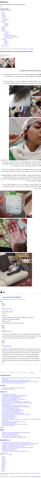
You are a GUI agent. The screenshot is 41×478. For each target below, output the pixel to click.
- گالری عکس (6, 24)
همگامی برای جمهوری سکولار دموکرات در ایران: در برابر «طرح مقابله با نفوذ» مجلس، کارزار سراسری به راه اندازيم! (19, 381)
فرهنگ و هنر (4, 20)
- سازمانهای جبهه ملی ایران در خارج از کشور (11, 36)
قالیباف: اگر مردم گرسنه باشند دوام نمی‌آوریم (9, 423)
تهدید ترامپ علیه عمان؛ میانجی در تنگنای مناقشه (10, 448)
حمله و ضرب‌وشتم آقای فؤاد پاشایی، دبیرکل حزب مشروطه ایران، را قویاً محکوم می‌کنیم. (15, 380)
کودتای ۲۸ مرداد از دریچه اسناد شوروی (8, 425)
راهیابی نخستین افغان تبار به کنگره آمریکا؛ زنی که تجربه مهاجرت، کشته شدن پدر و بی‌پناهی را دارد (17, 445)
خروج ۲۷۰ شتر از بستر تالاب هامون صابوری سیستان (10, 400)
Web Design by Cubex (36, 476)
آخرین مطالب (25, 48)
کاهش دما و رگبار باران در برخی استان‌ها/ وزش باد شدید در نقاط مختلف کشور (14, 395)
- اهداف (5, 40)
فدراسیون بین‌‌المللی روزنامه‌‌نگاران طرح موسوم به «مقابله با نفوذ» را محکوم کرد (14, 405)
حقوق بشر (3, 26)
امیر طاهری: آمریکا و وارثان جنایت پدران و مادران (9, 416)
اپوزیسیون (3, 18)
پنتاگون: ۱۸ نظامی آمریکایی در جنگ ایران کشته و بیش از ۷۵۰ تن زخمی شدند (14, 437)
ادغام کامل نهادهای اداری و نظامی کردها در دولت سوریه (11, 411)
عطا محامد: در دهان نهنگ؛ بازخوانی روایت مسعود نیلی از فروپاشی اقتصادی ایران (14, 424)
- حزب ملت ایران (6, 34)
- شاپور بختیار (6, 44)
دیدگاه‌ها (3, 28)
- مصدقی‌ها (6, 41)
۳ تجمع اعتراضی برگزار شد (6, 404)
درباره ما (3, 14)
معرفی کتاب (4, 17)
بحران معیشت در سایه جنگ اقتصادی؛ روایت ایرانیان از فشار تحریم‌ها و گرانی (14, 421)
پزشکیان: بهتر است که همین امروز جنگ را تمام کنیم (10, 408)
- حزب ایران (6, 33)
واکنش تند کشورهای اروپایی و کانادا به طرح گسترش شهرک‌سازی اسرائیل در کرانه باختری (16, 406)
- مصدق (5, 43)
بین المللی (3, 15)
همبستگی (3, 465)
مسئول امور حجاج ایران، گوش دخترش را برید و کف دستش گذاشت (16, 51)
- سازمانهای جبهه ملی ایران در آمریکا (9, 35)
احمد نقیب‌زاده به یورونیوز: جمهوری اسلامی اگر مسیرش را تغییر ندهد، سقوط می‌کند (15, 451)
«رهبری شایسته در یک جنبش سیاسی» (8, 415)
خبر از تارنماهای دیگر (5, 440)
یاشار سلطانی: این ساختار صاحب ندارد (8, 418)
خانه (2, 45)
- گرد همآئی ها (6, 19)
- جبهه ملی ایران (6, 31)
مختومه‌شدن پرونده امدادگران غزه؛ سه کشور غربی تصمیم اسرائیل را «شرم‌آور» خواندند (15, 414)
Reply (3, 303)
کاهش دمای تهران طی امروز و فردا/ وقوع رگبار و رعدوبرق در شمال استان (13, 399)
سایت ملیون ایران (31, 48)
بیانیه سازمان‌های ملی (5, 375)
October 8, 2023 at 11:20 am (7, 309)
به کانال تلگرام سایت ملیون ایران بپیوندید (11, 297)
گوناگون (3, 22)
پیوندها (3, 29)
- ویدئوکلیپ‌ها (6, 25)
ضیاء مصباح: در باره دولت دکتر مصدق (8, 389)
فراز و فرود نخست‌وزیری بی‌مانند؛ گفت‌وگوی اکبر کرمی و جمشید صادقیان (13, 388)
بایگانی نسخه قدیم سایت (4, 453)
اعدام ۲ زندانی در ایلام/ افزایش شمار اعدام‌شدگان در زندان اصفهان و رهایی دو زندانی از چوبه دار (17, 403)
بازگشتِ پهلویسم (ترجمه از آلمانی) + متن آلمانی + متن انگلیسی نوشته (13, 413)
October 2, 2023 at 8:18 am (6, 346)
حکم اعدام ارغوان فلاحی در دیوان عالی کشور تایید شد (10, 398)
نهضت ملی (4, 39)
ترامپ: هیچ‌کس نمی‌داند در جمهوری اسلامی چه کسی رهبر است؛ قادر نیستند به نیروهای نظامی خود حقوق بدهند (20, 443)
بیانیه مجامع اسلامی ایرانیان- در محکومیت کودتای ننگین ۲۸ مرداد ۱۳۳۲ (13, 382)
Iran (0, 6)
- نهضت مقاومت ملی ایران (8, 38)
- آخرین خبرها (6, 23)
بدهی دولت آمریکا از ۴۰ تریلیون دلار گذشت (9, 450)
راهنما (3, 12)
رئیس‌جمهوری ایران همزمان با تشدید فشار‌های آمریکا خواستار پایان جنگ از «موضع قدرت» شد (17, 442)
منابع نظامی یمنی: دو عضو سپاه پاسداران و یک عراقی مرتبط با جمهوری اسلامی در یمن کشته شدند (17, 447)
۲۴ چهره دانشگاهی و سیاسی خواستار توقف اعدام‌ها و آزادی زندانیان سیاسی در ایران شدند (16, 401)
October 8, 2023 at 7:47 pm (7, 331)
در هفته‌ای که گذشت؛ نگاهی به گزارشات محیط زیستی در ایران (12, 409)
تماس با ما (3, 13)
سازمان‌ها (3, 30)
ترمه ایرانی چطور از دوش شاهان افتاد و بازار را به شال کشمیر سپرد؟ (12, 396)
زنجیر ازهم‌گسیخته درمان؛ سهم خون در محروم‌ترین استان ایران (12, 436)
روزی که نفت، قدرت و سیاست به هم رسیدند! (9, 394)
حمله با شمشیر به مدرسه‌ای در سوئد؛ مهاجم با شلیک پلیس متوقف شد (13, 446)
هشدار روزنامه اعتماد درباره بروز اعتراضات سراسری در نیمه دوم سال (12, 410)
